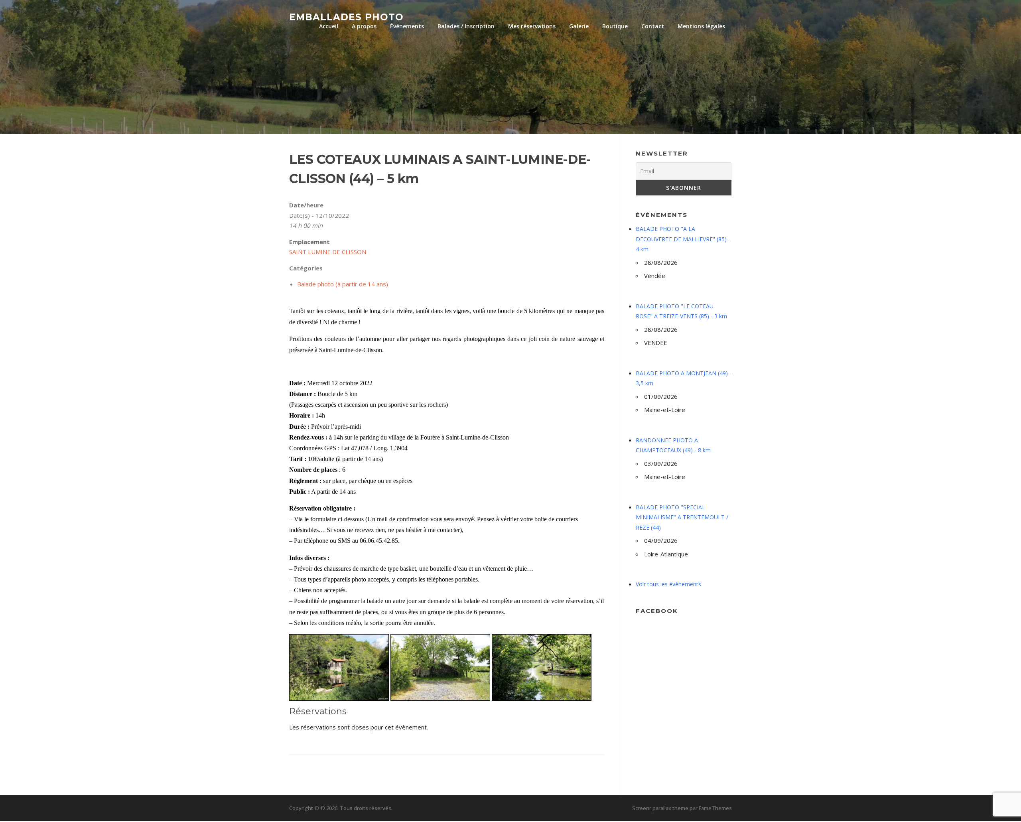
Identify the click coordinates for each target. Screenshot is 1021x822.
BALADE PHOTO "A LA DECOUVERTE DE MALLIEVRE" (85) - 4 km (683, 239)
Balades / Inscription (466, 26)
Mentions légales (701, 26)
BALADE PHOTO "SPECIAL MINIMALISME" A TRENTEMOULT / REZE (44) (682, 517)
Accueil (328, 26)
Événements (407, 26)
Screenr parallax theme (660, 808)
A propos (364, 26)
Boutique (615, 26)
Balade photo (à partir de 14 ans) (342, 284)
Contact (652, 26)
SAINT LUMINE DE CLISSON (327, 252)
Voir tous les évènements (668, 584)
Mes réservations (532, 26)
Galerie (579, 26)
